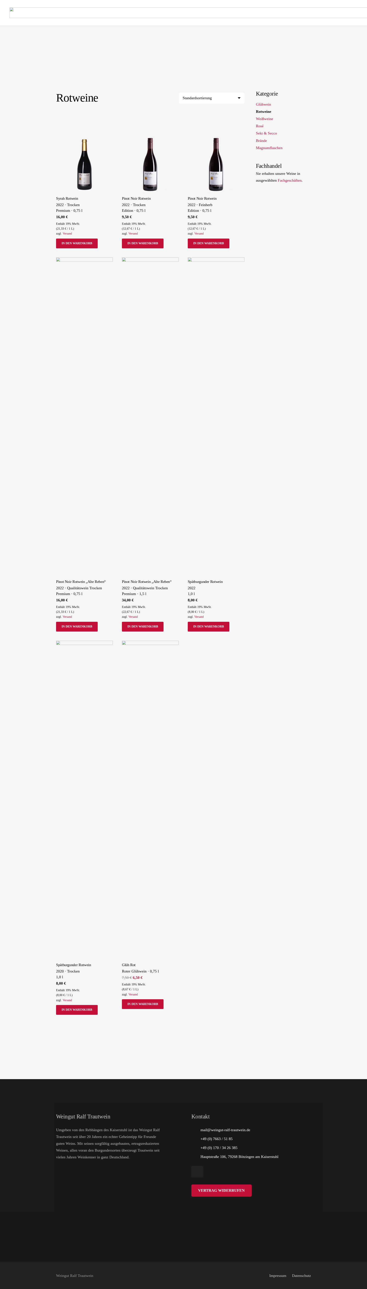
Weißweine (264, 119)
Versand (67, 233)
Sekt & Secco (266, 133)
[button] (77, 243)
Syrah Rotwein (67, 198)
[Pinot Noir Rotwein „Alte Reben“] (84, 416)
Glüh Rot (129, 965)
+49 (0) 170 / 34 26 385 (218, 1148)
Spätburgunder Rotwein (205, 581)
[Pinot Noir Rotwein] (150, 164)
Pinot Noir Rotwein (136, 198)
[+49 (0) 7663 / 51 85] (195, 1138)
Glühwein (263, 104)
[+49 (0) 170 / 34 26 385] (195, 1147)
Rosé (260, 126)
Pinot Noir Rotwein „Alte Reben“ (81, 581)
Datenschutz (301, 1275)
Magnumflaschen (269, 148)
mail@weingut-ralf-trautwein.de (225, 1130)
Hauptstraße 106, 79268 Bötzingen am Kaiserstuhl (239, 1157)
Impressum (277, 1275)
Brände (261, 141)
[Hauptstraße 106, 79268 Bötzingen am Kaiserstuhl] (195, 1156)
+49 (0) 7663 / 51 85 (216, 1139)
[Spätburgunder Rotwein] (216, 416)
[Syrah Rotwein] (84, 164)
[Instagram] (197, 1171)
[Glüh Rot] (150, 800)
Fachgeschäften (290, 180)
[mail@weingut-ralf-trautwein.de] (195, 1130)
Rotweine (263, 111)
